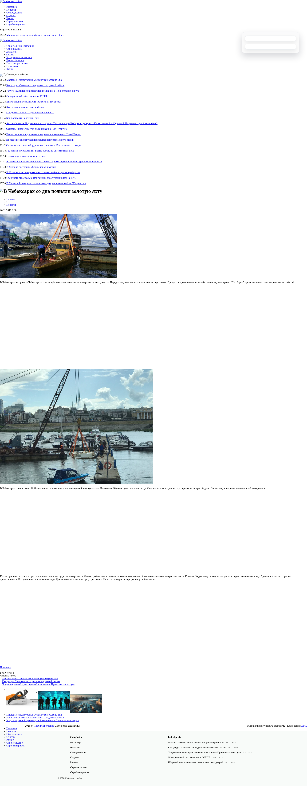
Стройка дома (14, 48)
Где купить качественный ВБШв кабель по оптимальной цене (40, 150)
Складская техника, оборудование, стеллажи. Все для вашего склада (43, 145)
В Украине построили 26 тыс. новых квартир (31, 167)
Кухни (9, 69)
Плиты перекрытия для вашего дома (26, 156)
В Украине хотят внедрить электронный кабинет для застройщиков (43, 172)
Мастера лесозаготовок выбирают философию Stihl (34, 35)
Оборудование (14, 12)
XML (304, 725)
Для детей (11, 51)
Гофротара (12, 66)
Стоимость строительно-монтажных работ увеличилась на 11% (40, 177)
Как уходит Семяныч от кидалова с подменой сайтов (35, 85)
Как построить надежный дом (22, 118)
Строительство (14, 21)
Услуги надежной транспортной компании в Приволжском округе (42, 90)
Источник (5, 667)
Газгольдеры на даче (17, 63)
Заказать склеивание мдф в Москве (25, 107)
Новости (11, 9)
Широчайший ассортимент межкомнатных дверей (33, 101)
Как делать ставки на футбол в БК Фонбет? (30, 112)
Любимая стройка (44, 725)
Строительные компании (20, 46)
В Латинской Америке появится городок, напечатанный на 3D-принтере (46, 183)
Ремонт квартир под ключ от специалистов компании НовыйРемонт (43, 134)
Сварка (10, 54)
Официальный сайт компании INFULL (27, 96)
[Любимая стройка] (11, 1)
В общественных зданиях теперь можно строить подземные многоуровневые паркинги (54, 161)
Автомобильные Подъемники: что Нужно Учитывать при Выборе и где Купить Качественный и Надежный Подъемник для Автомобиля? (81, 123)
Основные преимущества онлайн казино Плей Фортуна (36, 128)
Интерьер (11, 6)
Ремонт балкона (15, 60)
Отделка (11, 15)
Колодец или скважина (19, 57)
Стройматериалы (15, 24)
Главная (10, 199)
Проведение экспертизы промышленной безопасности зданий (40, 139)
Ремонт (10, 18)
